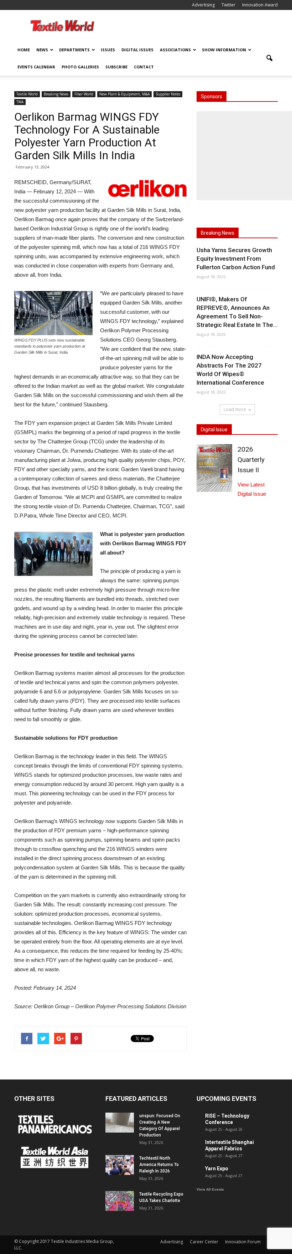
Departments (74, 49)
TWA (20, 101)
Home (23, 49)
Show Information (224, 49)
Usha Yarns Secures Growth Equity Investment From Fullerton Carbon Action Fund (236, 258)
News (42, 49)
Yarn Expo (216, 1168)
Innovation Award (260, 5)
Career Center (204, 1242)
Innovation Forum (243, 1242)
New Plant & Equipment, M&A (124, 94)
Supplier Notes (168, 94)
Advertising (203, 5)
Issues (108, 49)
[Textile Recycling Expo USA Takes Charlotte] (119, 1201)
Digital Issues (137, 49)
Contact (144, 66)
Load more (235, 409)
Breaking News (56, 94)
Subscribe (116, 66)
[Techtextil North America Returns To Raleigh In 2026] (119, 1165)
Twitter (228, 5)
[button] (269, 58)
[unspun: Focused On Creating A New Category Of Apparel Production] (119, 1123)
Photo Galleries (80, 66)
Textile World (27, 94)
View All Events (210, 1189)
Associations (175, 49)
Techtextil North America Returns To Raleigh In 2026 (159, 1165)
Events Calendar (36, 66)
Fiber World (83, 94)
